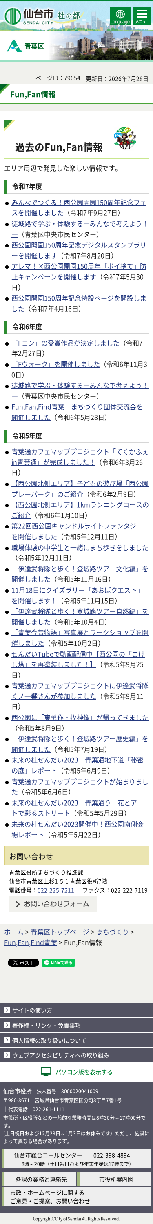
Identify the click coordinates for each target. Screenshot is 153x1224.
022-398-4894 (111, 1155)
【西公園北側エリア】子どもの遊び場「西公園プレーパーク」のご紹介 (80, 488)
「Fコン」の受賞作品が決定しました (65, 343)
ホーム (14, 931)
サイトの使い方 (32, 1010)
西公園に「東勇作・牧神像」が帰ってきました (80, 717)
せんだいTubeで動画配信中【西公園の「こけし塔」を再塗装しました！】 (78, 659)
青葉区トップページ (60, 931)
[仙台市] (43, 16)
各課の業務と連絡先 (41, 1179)
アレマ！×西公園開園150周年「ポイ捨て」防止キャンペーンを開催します (78, 271)
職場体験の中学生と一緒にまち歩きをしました (80, 547)
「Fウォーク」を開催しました (55, 364)
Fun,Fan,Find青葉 (30, 942)
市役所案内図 (116, 1179)
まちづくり (112, 931)
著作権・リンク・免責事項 (46, 1025)
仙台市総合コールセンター (48, 1155)
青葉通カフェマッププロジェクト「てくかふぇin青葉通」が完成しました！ (80, 456)
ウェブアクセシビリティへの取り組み (60, 1055)
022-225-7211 (56, 890)
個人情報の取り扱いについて (49, 1040)
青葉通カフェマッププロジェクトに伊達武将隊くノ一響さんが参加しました (80, 690)
